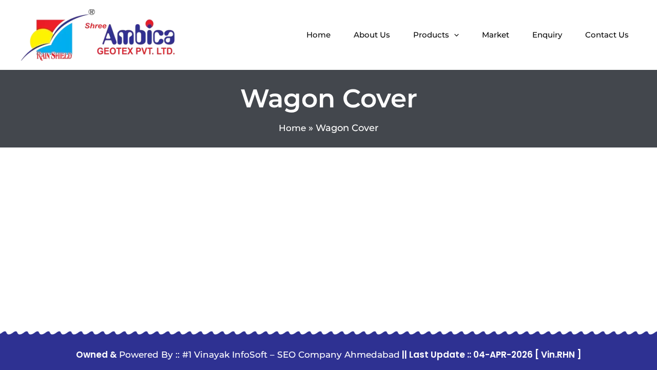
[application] (454, 35)
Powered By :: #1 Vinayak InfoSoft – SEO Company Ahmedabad (259, 354)
